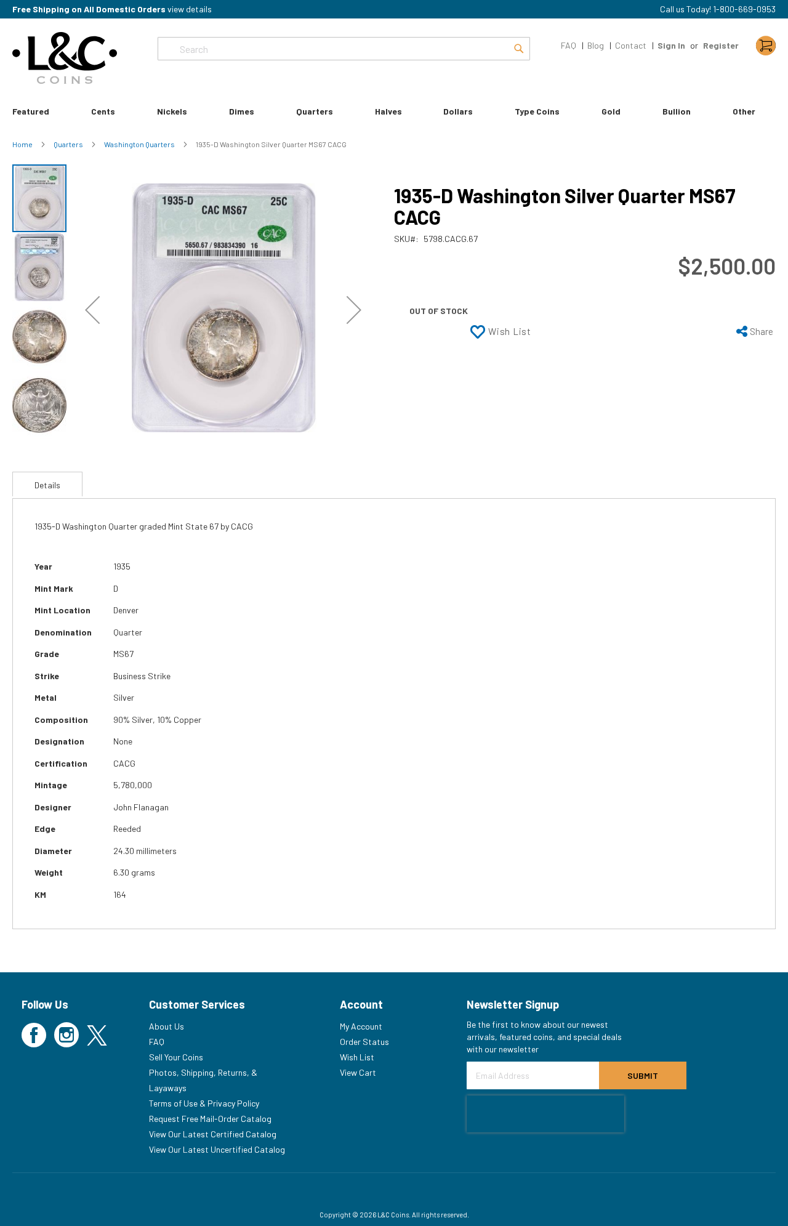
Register (721, 45)
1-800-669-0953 (744, 9)
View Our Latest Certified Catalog (212, 1134)
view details (189, 9)
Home (23, 144)
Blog (595, 45)
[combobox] (344, 48)
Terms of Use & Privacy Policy (204, 1103)
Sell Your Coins (176, 1057)
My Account (361, 1026)
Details (47, 485)
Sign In (671, 45)
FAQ (568, 45)
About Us (166, 1026)
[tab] (47, 484)
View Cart (358, 1072)
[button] (92, 309)
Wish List (357, 1057)
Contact (630, 45)
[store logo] (64, 58)
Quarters (69, 144)
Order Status (364, 1041)
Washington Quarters (140, 144)
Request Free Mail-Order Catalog (210, 1118)
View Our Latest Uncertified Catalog (217, 1149)
